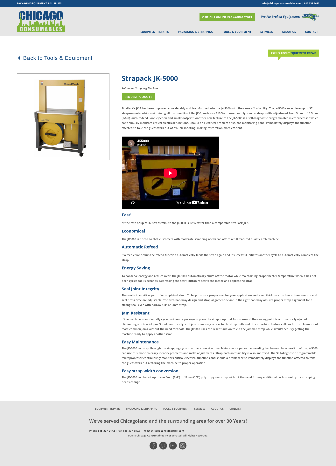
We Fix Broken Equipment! (281, 17)
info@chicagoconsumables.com (282, 3)
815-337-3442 (106, 430)
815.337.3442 (311, 3)
